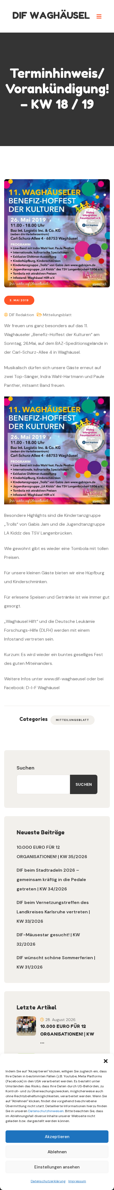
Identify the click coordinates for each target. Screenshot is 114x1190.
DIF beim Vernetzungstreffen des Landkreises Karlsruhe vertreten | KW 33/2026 (53, 912)
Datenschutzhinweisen (46, 1111)
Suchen (25, 768)
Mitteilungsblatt (57, 314)
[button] (105, 1060)
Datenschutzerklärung (48, 1181)
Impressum (77, 1181)
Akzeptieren (57, 1136)
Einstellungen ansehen (57, 1167)
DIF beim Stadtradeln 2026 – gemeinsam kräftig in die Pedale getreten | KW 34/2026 (51, 879)
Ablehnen (57, 1152)
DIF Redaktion (21, 314)
